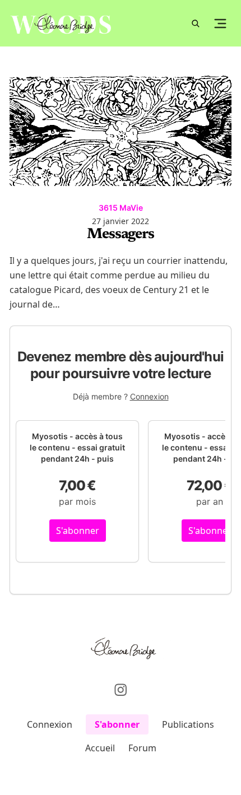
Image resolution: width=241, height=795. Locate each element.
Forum (142, 748)
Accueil (100, 748)
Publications (188, 724)
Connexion (149, 396)
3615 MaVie (121, 207)
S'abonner (77, 530)
